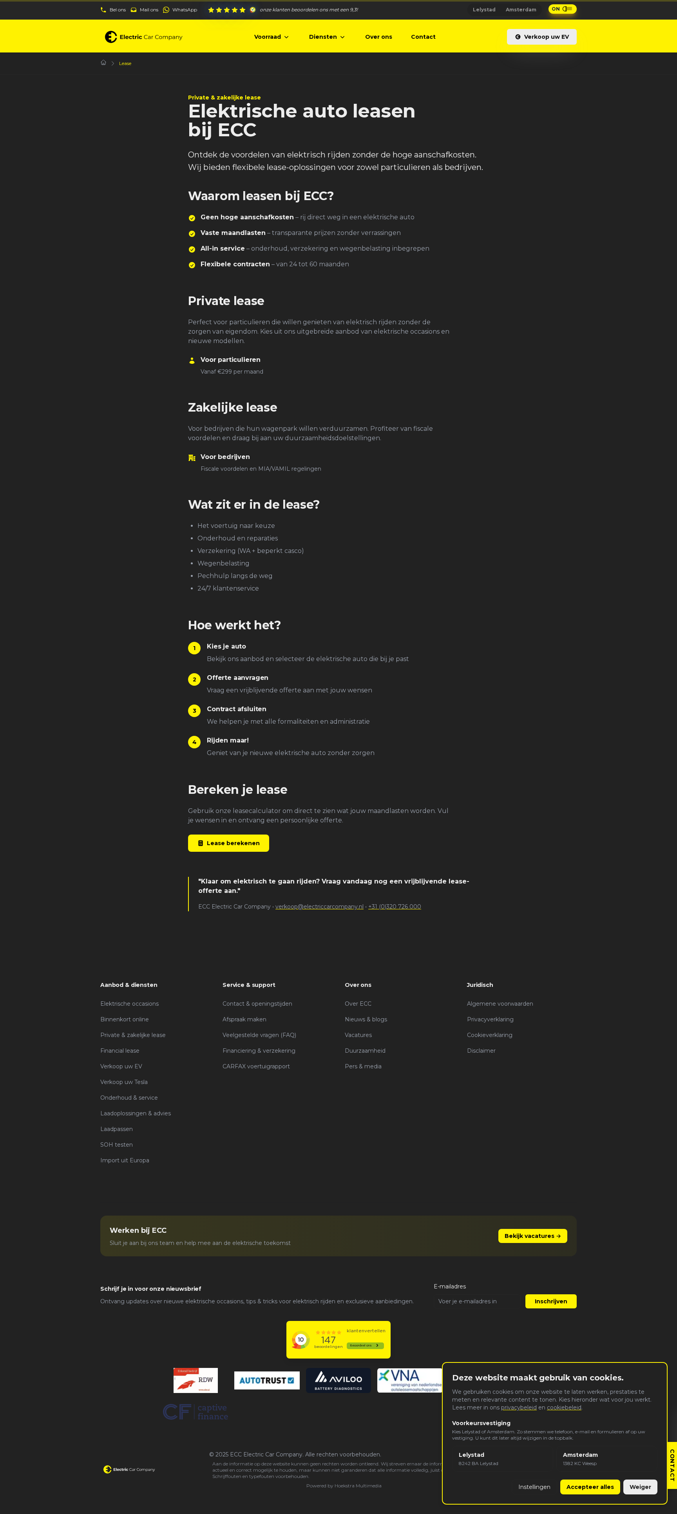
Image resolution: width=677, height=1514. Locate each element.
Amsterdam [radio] (521, 10)
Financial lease (119, 1050)
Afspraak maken (244, 1019)
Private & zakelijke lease (133, 1035)
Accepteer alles (590, 1487)
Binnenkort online (124, 1019)
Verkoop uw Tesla (124, 1082)
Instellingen (534, 1487)
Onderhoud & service (129, 1097)
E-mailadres (450, 1286)
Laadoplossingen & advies (135, 1113)
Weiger (640, 1487)
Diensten (323, 36)
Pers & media (363, 1066)
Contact (423, 36)
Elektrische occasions (129, 1003)
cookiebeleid (564, 1407)
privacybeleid (519, 1407)
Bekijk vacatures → (533, 1235)
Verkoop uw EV (546, 36)
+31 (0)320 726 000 (394, 906)
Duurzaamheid (365, 1050)
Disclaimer (481, 1050)
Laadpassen (116, 1129)
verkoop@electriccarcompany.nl (319, 906)
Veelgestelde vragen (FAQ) (259, 1035)
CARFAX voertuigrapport (256, 1066)
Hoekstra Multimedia (358, 1486)
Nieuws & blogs (366, 1019)
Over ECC (358, 1003)
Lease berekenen (233, 843)
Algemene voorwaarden (500, 1003)
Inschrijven (551, 1301)
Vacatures (358, 1035)
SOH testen (116, 1144)
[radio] (502, 1459)
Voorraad (267, 36)
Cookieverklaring (489, 1035)
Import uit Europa (124, 1160)
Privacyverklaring (490, 1019)
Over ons (378, 36)
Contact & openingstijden (257, 1003)
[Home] (103, 62)
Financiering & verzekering (259, 1050)
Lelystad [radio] (484, 10)
